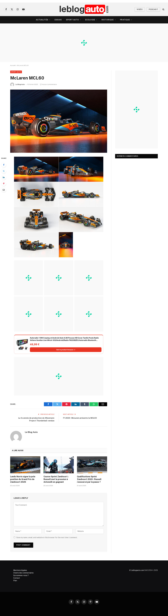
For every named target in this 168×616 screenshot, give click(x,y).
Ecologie (90, 20)
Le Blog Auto (20, 84)
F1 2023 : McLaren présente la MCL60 (80, 418)
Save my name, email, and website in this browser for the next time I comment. (46, 537)
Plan (15, 581)
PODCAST (153, 9)
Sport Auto (72, 20)
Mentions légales (20, 570)
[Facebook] (3, 164)
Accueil (13, 65)
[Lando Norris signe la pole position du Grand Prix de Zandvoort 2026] (25, 464)
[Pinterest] (3, 183)
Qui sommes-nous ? (21, 575)
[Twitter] (3, 171)
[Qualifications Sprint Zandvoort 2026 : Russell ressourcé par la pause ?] (92, 464)
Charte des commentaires (23, 573)
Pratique (125, 20)
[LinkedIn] (3, 177)
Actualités (42, 20)
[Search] (163, 9)
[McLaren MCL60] (58, 121)
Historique (107, 20)
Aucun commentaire (49, 84)
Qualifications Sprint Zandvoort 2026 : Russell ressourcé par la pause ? (89, 479)
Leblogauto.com (137, 570)
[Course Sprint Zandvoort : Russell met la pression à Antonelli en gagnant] (59, 464)
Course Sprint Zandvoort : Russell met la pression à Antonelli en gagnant (56, 479)
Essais (58, 20)
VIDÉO (140, 9)
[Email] (3, 189)
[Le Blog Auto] (84, 9)
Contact (16, 578)
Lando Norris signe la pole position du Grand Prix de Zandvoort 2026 (22, 479)
